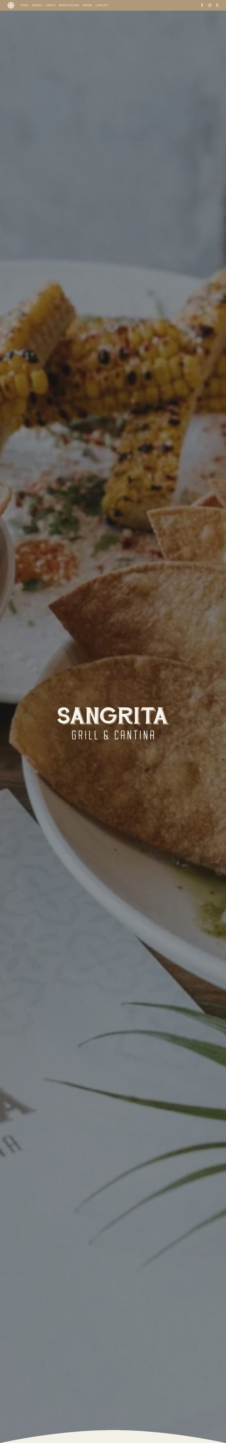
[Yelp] (217, 5)
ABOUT (50, 5)
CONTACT (102, 5)
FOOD (24, 5)
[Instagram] (210, 5)
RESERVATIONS (69, 5)
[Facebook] (202, 5)
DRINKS (37, 5)
